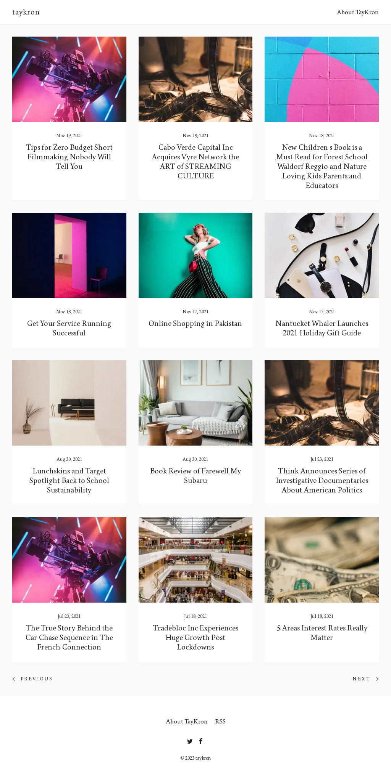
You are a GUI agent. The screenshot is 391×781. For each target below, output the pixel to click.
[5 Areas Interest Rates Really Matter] (322, 560)
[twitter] (190, 740)
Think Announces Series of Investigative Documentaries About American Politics (322, 480)
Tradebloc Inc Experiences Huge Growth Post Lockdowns (195, 637)
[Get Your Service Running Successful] (69, 255)
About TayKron (358, 12)
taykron (26, 12)
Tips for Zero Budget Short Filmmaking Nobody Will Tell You (69, 157)
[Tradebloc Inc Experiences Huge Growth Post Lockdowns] (196, 560)
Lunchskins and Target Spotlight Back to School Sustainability (69, 480)
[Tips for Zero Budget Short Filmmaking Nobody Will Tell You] (69, 79)
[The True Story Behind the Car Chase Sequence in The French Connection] (69, 560)
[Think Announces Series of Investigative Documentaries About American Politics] (322, 403)
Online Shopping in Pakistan (195, 323)
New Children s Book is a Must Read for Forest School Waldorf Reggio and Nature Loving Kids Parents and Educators (322, 166)
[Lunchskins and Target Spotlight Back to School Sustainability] (69, 403)
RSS (220, 721)
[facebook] (201, 740)
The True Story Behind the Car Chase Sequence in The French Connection (69, 637)
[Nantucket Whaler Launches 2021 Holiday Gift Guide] (322, 255)
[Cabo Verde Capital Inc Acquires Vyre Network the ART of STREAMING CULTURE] (196, 79)
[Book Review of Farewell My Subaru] (196, 403)
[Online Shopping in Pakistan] (196, 255)
